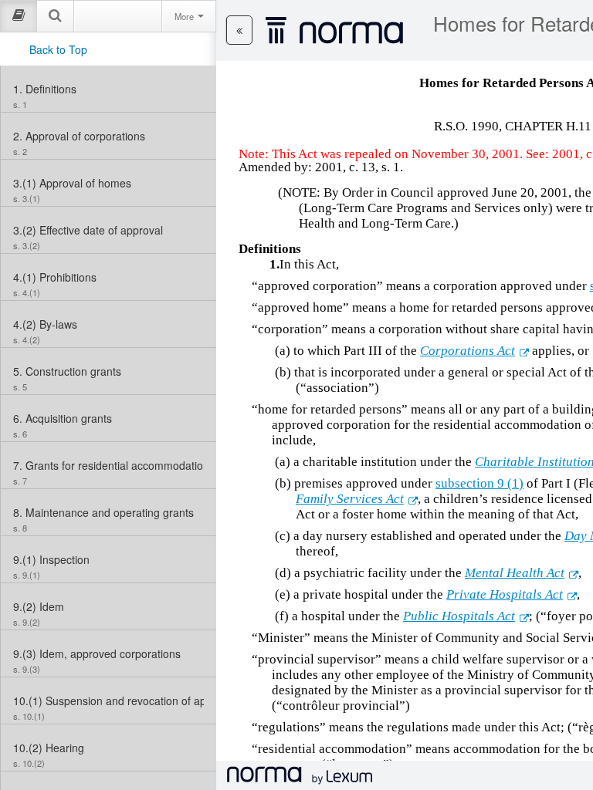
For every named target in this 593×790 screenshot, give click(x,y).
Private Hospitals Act (504, 594)
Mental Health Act (514, 572)
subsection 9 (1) (479, 483)
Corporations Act (467, 350)
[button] (239, 30)
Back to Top (58, 49)
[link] (108, 89)
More (185, 16)
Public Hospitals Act (459, 616)
